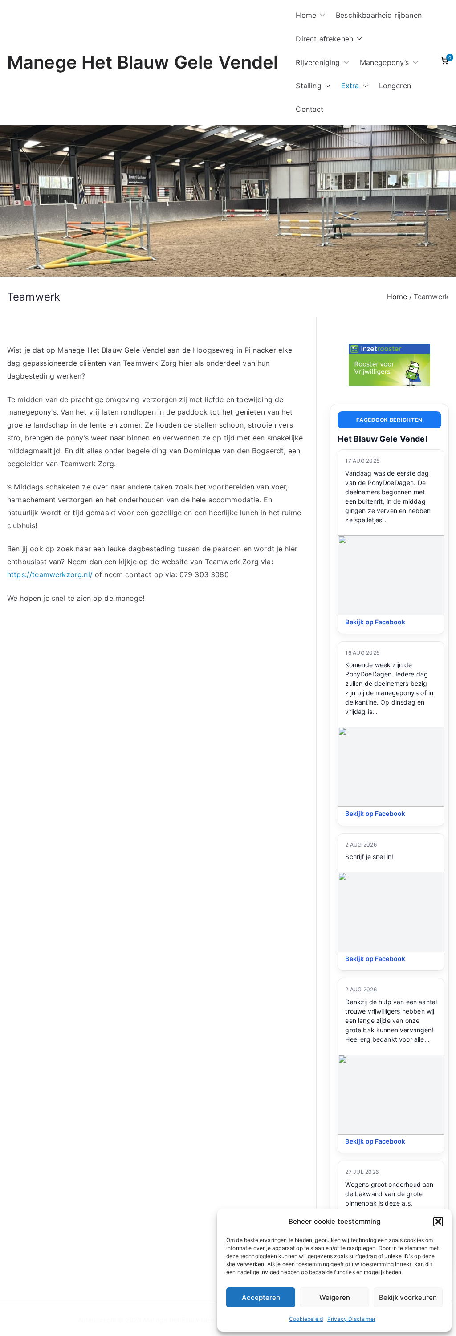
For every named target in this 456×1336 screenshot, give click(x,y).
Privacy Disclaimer (351, 1319)
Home (306, 15)
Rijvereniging (318, 62)
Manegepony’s (384, 62)
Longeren (395, 85)
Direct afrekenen (324, 38)
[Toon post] (391, 575)
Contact (309, 109)
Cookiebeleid (306, 1319)
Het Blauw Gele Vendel (382, 439)
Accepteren (261, 1297)
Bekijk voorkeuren (408, 1297)
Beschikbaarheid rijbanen (379, 15)
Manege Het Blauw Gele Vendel (142, 62)
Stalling (308, 85)
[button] (438, 1221)
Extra (350, 85)
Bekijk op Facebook (375, 622)
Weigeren (334, 1297)
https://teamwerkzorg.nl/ (50, 574)
